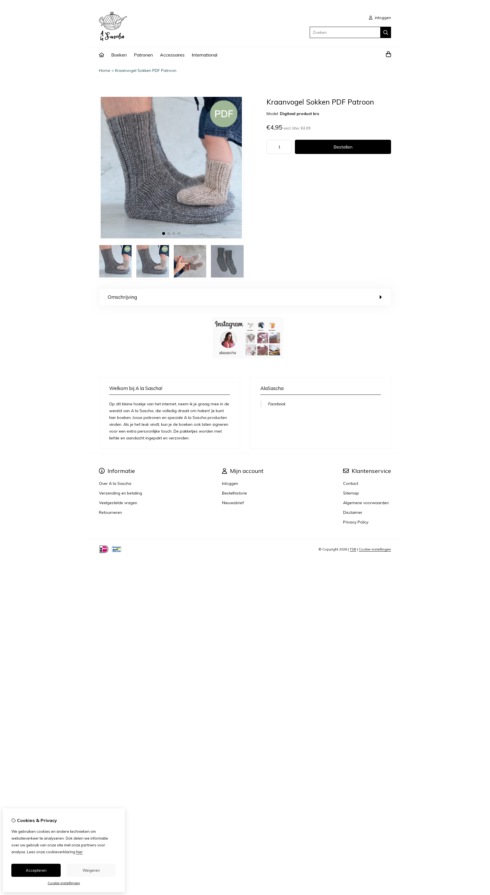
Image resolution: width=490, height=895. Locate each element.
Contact (350, 483)
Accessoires (172, 55)
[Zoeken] (386, 32)
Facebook (276, 403)
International (204, 55)
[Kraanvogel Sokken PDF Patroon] (171, 237)
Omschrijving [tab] (122, 297)
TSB (353, 549)
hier (79, 852)
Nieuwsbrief (233, 502)
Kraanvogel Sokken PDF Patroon (145, 70)
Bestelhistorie (234, 493)
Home (104, 70)
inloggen (382, 17)
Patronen (143, 55)
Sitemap (351, 493)
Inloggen (230, 483)
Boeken (119, 55)
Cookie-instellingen (375, 549)
